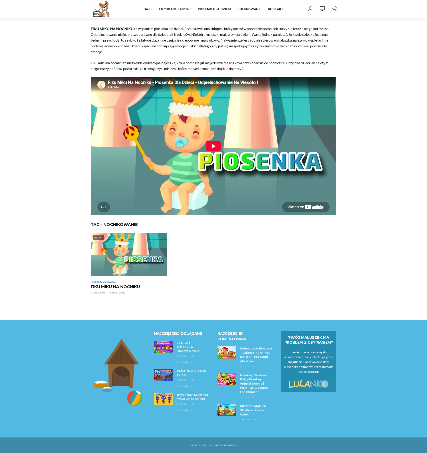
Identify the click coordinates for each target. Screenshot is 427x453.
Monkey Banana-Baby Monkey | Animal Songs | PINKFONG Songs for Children (254, 383)
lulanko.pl (318, 357)
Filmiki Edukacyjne (175, 9)
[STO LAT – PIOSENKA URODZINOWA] (163, 347)
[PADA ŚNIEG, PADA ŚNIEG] (163, 375)
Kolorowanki (249, 9)
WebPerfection (225, 445)
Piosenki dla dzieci (214, 9)
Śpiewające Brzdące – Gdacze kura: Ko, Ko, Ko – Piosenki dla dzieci (256, 355)
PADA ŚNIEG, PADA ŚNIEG (191, 373)
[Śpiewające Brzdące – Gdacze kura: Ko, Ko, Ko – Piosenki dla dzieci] (227, 352)
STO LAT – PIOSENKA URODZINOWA (188, 347)
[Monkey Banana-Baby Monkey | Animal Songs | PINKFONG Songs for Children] (227, 379)
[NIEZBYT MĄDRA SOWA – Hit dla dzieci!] (227, 410)
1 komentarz (247, 419)
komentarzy (247, 366)
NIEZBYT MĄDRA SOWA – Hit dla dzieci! (253, 410)
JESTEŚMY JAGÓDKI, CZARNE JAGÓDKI (193, 397)
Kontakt (275, 9)
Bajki (148, 9)
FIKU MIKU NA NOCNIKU (115, 286)
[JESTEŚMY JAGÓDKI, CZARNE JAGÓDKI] (163, 399)
